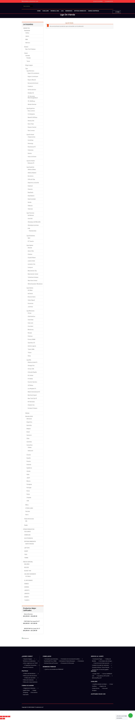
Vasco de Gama (32, 156)
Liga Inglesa (30, 245)
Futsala (29, 58)
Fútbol (59, 23)
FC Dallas (30, 378)
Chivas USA (31, 368)
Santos (30, 153)
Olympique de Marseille (34, 222)
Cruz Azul (30, 326)
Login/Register (109, 1)
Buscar (32, 6)
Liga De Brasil (30, 134)
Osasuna (30, 189)
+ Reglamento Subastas (29, 688)
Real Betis (30, 192)
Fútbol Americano (29, 518)
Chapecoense (31, 137)
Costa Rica (29, 445)
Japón (28, 477)
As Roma (30, 293)
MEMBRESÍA (68, 11)
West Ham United (32, 280)
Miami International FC (34, 391)
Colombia (29, 441)
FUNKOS (26, 583)
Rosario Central (32, 127)
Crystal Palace (32, 257)
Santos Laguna (32, 346)
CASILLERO (45, 11)
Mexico (28, 481)
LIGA (62, 11)
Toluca (29, 352)
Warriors (27, 42)
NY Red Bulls (31, 401)
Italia (28, 474)
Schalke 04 (31, 93)
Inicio (47, 23)
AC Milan (30, 290)
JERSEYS (26, 593)
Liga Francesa (30, 213)
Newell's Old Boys (32, 117)
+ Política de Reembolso (29, 673)
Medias (27, 413)
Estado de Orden (98, 1)
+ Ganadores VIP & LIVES (103, 675)
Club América (31, 316)
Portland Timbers (32, 408)
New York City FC (32, 398)
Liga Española (30, 167)
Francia (29, 461)
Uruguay (29, 497)
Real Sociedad (32, 199)
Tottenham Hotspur (33, 277)
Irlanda (28, 471)
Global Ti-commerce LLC (37, 707)
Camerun (29, 435)
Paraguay (29, 484)
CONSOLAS (27, 535)
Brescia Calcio (31, 296)
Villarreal (30, 209)
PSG (29, 228)
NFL (26, 521)
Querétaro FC (31, 342)
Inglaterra (29, 468)
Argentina (29, 422)
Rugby (26, 525)
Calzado (27, 55)
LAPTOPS (27, 547)
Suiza (28, 494)
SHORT (26, 551)
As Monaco (31, 215)
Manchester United (33, 274)
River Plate (31, 124)
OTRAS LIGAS (29, 508)
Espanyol (30, 186)
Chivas (29, 313)
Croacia (29, 454)
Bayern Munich (32, 79)
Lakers (27, 36)
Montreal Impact (32, 395)
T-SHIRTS (26, 600)
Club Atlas (30, 319)
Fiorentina (30, 303)
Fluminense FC (32, 146)
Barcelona (30, 176)
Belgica (29, 428)
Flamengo (30, 143)
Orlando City (31, 405)
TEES (25, 554)
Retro (27, 514)
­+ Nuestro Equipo (27, 659)
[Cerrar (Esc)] (1, 716)
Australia (29, 425)
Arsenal (30, 247)
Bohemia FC (31, 163)
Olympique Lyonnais (33, 225)
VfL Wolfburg (31, 101)
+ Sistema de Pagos (97, 659)
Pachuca (30, 336)
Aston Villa (31, 251)
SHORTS (26, 596)
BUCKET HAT (27, 570)
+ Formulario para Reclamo (51, 659)
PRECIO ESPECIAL (28, 561)
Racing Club (31, 120)
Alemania (29, 418)
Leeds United (31, 260)
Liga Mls (29, 360)
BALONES (27, 564)
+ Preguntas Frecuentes (30, 665)
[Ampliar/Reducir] (9, 716)
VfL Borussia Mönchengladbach (33, 97)
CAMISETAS (53, 23)
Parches (27, 511)
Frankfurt (30, 86)
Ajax (29, 238)
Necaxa (30, 332)
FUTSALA (28, 576)
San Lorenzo (31, 130)
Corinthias (30, 140)
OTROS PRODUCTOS (28, 529)
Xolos (29, 355)
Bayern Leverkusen (33, 76)
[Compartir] (4, 716)
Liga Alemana (30, 71)
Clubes (29, 447)
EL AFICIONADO (28, 580)
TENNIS (26, 557)
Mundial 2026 (29, 416)
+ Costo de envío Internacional (101, 663)
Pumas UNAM (31, 339)
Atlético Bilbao (32, 169)
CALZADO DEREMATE (30, 574)
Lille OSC (30, 218)
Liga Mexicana (30, 310)
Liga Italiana (30, 288)
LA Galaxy (30, 385)
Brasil (28, 432)
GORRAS (26, 587)
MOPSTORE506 (29, 543)
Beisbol (26, 46)
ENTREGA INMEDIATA (80, 11)
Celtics (27, 32)
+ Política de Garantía (29, 677)
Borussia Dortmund (33, 83)
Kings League (29, 65)
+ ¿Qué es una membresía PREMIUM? (53, 669)
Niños (27, 504)
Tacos (28, 61)
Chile (28, 438)
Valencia (30, 205)
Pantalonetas (32, 230)
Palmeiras (30, 150)
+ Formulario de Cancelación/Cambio (70, 659)
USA (28, 500)
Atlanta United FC (32, 362)
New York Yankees (30, 49)
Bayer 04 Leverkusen (33, 73)
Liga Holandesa (31, 235)
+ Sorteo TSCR (95, 673)
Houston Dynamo (32, 382)
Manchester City (32, 270)
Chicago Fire (31, 365)
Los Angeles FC (32, 388)
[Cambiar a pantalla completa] (6, 716)
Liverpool (30, 267)
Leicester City (31, 264)
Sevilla (29, 202)
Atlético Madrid (32, 172)
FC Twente (31, 241)
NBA (26, 39)
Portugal (29, 487)
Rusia (28, 491)
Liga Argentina (31, 108)
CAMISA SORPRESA (93, 11)
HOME (39, 11)
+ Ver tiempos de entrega (105, 661)
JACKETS (26, 590)
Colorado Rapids (32, 372)
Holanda (29, 464)
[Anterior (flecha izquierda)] (1, 718)
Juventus (30, 306)
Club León (30, 323)
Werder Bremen (32, 104)
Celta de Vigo (31, 179)
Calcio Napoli (31, 300)
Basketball (27, 30)
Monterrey (30, 329)
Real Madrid (31, 195)
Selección (30, 450)
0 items (117, 12)
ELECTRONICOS (28, 538)
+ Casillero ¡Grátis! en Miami (99, 684)
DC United (30, 375)
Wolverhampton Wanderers (35, 283)
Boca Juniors (31, 110)
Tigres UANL (31, 349)
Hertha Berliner (32, 89)
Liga (63, 23)
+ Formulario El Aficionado (67, 663)
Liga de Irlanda (31, 160)
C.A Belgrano (31, 114)
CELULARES (27, 531)
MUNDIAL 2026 (55, 11)
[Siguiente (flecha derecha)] (4, 718)
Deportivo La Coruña (33, 182)
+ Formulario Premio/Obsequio (67, 661)
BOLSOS (26, 567)
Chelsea (30, 254)
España (29, 458)
